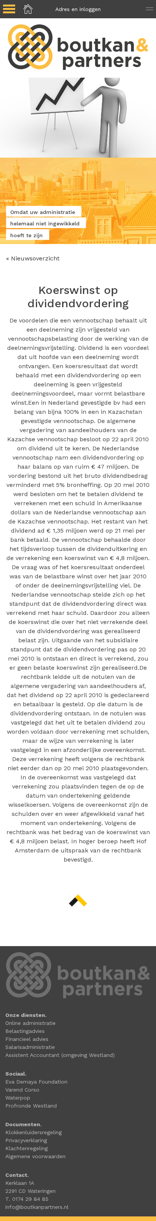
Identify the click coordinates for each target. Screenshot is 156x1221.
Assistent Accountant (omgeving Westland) (60, 1055)
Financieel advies (26, 1039)
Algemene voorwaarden (35, 1156)
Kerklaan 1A (19, 1183)
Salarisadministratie (30, 1047)
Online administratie (30, 1023)
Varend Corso (22, 1090)
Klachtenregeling (26, 1148)
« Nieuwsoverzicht (32, 258)
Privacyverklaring (26, 1140)
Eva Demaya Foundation (36, 1082)
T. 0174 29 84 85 (26, 1199)
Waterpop (17, 1098)
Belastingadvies (25, 1031)
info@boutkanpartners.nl (37, 1207)
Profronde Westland (31, 1106)
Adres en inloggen (78, 9)
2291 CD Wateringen (30, 1191)
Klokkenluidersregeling (33, 1132)
